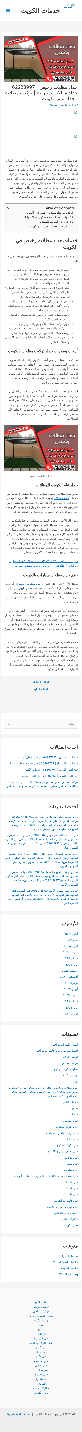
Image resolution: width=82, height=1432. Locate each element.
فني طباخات (70, 1182)
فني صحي (41, 1365)
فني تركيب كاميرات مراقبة (62, 1133)
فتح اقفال (72, 1114)
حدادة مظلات (61, 498)
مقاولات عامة (70, 1219)
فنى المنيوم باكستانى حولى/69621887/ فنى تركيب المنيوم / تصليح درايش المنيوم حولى (41, 843)
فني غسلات (71, 1188)
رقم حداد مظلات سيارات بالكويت (49, 226)
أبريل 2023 (71, 989)
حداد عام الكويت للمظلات (54, 221)
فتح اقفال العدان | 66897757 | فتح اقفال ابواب (50, 775)
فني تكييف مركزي (67, 1145)
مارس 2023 (70, 995)
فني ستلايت (71, 1169)
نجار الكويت (71, 1225)
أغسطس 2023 (69, 976)
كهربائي (41, 1383)
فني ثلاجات (71, 1157)
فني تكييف (71, 1139)
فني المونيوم (70, 1120)
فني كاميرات (70, 1194)
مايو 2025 (72, 939)
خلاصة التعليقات (68, 1268)
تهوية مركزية (70, 1075)
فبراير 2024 (70, 958)
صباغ (75, 1108)
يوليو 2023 (71, 983)
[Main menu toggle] (8, 10)
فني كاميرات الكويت (66, 1200)
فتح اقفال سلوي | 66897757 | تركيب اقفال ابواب (48, 757)
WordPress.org (68, 1274)
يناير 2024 (71, 964)
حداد (73, 105)
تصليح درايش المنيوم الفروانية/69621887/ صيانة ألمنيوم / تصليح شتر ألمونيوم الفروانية (41, 862)
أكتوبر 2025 (71, 933)
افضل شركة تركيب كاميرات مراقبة (57, 1050)
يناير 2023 (71, 1007)
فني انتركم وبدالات (67, 1126)
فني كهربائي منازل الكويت (62, 1206)
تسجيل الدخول (69, 1256)
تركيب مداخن (70, 1063)
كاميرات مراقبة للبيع (66, 1212)
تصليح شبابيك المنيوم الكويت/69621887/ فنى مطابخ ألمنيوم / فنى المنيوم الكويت (43, 899)
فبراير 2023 (70, 1001)
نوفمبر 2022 (70, 1013)
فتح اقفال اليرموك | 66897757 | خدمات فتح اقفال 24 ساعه (42, 763)
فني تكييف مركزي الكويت (62, 1151)
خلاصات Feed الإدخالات (64, 1262)
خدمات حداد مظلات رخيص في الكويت (48, 212)
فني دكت (72, 1163)
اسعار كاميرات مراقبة (65, 1044)
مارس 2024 (70, 952)
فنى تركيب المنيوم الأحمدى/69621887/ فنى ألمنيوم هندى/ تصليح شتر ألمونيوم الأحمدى (41, 880)
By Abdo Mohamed (19, 1414)
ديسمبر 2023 (70, 970)
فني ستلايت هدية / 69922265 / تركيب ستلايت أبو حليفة (45, 1176)
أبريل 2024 (71, 946)
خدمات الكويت (40, 10)
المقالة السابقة (41, 682)
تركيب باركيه (70, 1056)
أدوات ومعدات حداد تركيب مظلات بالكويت (44, 217)
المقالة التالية (41, 689)
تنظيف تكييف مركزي (65, 1069)
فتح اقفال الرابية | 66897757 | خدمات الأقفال (51, 769)
